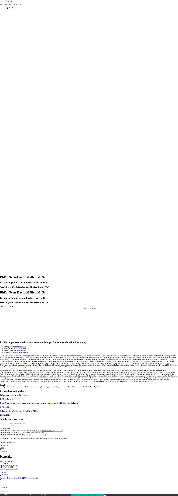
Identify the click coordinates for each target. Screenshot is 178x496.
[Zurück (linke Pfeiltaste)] (1, 493)
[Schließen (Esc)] (7, 491)
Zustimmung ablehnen (82, 495)
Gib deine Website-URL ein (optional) (12, 435)
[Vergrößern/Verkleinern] (1, 491)
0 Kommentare (24, 352)
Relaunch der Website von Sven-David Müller (19, 411)
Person (85, 308)
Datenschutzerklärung (96, 495)
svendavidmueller (20, 347)
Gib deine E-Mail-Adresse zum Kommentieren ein (16, 432)
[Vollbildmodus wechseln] (3, 491)
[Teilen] (5, 491)
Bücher (89, 308)
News (93, 308)
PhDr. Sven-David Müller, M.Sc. (10, 4)
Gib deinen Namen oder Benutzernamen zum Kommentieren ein (21, 430)
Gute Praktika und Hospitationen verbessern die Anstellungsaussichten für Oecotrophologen (39, 403)
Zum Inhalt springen (6, 1)
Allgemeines (21, 350)
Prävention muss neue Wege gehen (14, 395)
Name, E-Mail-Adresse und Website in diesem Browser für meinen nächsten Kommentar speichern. (34, 438)
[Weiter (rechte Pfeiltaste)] (3, 493)
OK (73, 495)
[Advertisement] (89, 324)
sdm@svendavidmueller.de (9, 469)
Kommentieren (5, 428)
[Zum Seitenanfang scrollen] (0, 480)
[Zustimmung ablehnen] (105, 495)
